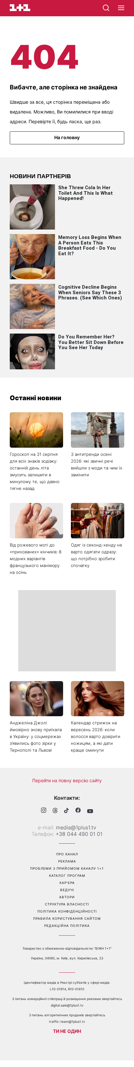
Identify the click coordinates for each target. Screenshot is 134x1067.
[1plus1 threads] (55, 811)
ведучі (67, 890)
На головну (67, 137)
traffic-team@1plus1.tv (67, 1021)
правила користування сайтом (67, 918)
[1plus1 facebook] (78, 811)
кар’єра (67, 883)
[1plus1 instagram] (43, 811)
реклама (67, 861)
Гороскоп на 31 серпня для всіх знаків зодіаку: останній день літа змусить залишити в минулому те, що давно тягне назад (35, 471)
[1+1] (20, 7)
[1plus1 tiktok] (66, 811)
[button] (121, 8)
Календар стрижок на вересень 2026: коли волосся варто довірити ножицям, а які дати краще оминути (95, 736)
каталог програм (67, 875)
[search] (106, 8)
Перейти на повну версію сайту (67, 780)
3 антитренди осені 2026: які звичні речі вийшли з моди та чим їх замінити (96, 464)
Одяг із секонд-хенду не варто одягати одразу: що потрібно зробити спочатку (96, 555)
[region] (67, 630)
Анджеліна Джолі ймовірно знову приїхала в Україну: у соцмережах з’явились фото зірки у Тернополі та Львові (36, 736)
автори (67, 897)
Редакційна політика (67, 926)
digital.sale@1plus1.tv (67, 1005)
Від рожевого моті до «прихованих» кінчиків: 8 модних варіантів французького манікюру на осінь (35, 558)
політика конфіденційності (67, 911)
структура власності (67, 904)
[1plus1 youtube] (90, 811)
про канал (67, 854)
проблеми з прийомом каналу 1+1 (67, 868)
